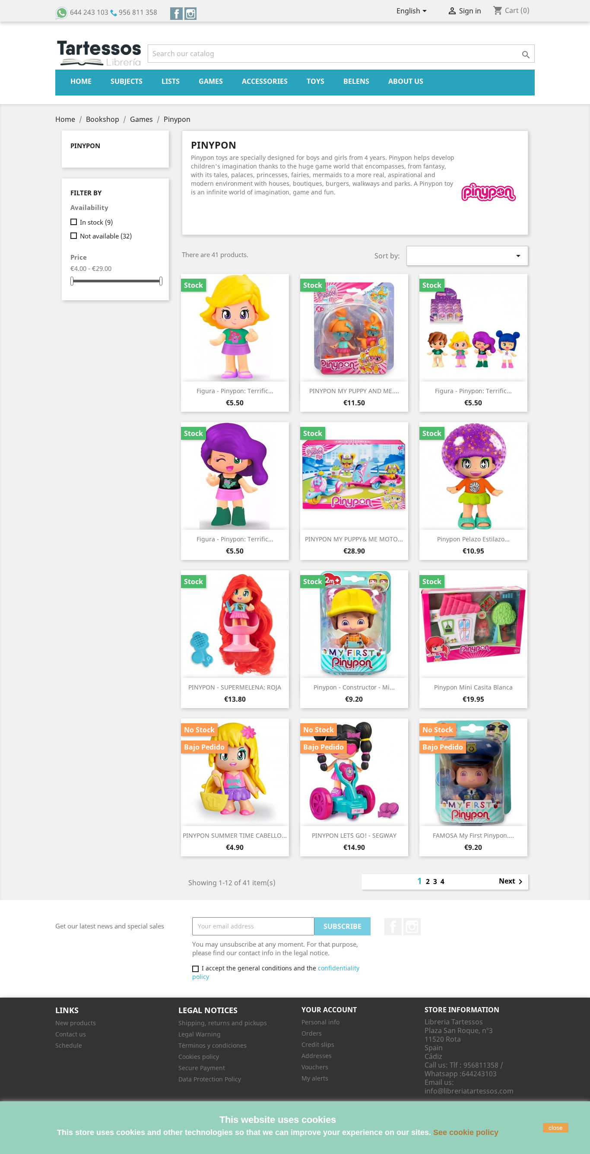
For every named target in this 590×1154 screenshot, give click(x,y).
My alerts (314, 1078)
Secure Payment (201, 1068)
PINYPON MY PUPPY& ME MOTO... (354, 539)
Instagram (190, 13)
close (556, 1127)
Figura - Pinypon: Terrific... (235, 391)
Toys (315, 81)
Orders (311, 1033)
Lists (171, 81)
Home (81, 81)
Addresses (316, 1056)
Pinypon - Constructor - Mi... (354, 687)
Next (512, 882)
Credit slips (317, 1044)
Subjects (127, 81)
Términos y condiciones (212, 1045)
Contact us (70, 1034)
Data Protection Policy (209, 1079)
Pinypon (85, 145)
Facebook (176, 13)
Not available (106, 236)
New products (75, 1023)
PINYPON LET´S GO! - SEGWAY (354, 835)
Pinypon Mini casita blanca (473, 687)
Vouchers (314, 1067)
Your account (329, 1009)
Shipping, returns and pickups (222, 1023)
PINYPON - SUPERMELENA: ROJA (234, 687)
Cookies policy (198, 1056)
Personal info (320, 1022)
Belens (356, 81)
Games (211, 81)
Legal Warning (199, 1034)
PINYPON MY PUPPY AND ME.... (354, 391)
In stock (96, 222)
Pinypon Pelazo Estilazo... (473, 539)
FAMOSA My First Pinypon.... (473, 835)
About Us (405, 81)
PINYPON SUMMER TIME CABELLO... (235, 835)
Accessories (265, 81)
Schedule (68, 1045)
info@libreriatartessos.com (469, 1091)
